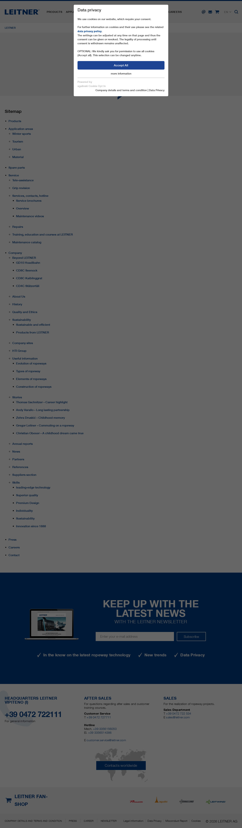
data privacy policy (90, 31)
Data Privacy (156, 90)
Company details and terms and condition (121, 90)
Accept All (121, 65)
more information (121, 73)
